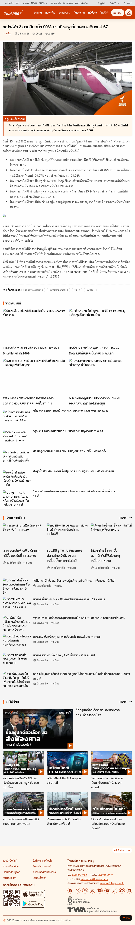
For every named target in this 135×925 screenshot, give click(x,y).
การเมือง (7, 33)
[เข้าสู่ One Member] (128, 12)
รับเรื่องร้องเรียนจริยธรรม (45, 872)
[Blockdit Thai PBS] (122, 890)
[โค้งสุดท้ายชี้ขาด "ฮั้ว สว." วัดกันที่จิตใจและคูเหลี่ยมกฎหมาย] (111, 535)
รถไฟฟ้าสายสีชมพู (33, 290)
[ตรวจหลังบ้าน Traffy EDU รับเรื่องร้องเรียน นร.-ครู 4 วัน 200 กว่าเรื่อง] (23, 763)
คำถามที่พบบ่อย (10, 866)
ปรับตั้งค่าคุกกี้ (39, 878)
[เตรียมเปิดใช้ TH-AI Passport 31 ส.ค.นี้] (67, 763)
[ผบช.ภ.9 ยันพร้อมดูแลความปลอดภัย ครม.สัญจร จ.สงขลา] (17, 642)
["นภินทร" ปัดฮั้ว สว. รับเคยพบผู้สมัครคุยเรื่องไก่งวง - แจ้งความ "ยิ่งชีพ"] (17, 586)
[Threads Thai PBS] (92, 890)
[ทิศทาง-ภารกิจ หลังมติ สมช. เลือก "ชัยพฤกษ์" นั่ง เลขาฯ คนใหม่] (111, 763)
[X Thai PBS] (78, 890)
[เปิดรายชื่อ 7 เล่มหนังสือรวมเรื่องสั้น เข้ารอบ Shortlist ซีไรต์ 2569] (34, 326)
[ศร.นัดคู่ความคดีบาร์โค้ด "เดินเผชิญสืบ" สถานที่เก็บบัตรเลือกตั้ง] (17, 458)
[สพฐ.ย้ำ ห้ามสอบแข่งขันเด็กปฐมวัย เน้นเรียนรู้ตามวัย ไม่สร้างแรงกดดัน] (17, 478)
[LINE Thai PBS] (100, 890)
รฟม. (75, 290)
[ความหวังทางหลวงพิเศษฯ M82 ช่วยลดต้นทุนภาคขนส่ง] (23, 804)
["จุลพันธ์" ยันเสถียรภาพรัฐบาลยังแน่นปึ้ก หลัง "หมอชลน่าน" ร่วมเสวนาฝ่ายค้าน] (17, 623)
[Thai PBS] (14, 12)
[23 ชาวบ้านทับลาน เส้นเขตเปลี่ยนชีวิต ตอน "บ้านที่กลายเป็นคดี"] (111, 804)
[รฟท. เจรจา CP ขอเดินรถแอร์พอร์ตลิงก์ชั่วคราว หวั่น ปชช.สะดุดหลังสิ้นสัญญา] (34, 376)
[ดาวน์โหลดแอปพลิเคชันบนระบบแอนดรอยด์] (33, 903)
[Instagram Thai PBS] (85, 890)
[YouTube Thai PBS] (107, 890)
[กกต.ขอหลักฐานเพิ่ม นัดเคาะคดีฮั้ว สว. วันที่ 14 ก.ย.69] (23, 535)
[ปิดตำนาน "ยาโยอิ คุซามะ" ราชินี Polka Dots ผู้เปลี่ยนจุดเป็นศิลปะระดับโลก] (100, 326)
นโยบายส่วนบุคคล (11, 872)
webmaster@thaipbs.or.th (94, 879)
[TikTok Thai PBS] (114, 890)
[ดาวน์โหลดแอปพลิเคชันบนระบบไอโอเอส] (33, 894)
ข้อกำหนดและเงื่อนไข (42, 860)
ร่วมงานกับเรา (9, 878)
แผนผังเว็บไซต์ (10, 860)
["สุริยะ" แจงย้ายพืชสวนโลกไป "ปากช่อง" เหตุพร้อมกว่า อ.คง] (17, 438)
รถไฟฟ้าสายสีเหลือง (57, 290)
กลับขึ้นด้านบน (120, 850)
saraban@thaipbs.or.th (112, 883)
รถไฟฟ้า (89, 290)
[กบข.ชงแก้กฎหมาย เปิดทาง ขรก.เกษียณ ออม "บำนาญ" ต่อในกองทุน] (100, 376)
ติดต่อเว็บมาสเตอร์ (42, 866)
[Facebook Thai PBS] (70, 890)
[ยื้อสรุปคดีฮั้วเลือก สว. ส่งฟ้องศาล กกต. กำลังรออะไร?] (38, 729)
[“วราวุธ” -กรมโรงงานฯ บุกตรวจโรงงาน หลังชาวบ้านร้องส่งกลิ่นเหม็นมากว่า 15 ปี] (17, 498)
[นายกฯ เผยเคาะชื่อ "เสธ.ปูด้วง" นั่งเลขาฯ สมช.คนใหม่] (17, 661)
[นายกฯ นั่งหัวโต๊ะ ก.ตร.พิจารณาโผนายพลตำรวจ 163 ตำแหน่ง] (17, 605)
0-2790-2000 (79, 875)
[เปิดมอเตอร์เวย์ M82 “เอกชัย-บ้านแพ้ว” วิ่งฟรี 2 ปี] (67, 804)
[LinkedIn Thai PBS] (129, 890)
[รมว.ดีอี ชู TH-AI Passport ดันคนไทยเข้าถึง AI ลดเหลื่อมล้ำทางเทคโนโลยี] (67, 535)
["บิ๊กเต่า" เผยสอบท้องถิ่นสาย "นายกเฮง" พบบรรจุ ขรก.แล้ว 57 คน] (17, 418)
